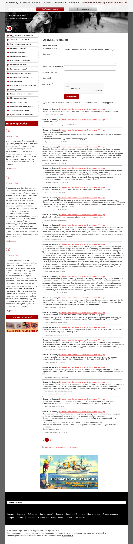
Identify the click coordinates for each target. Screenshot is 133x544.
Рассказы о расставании (19, 102)
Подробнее (11, 168)
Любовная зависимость (19, 56)
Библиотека (33, 514)
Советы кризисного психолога (21, 73)
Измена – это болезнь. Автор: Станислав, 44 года (82, 109)
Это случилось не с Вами (19, 110)
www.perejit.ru (67, 536)
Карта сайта (80, 517)
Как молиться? (46, 514)
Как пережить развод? (18, 69)
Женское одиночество (18, 98)
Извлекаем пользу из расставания (23, 86)
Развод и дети (15, 90)
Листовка (20, 517)
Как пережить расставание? (20, 61)
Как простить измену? (18, 65)
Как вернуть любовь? (18, 52)
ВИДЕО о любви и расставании (21, 36)
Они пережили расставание (20, 44)
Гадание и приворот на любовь (21, 94)
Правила (59, 514)
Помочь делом (93, 514)
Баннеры (69, 514)
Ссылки (69, 517)
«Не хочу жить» (16, 81)
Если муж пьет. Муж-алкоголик (21, 77)
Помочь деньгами (110, 514)
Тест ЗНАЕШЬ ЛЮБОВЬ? (19, 40)
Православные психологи (38, 517)
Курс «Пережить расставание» (21, 115)
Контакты (21, 514)
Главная (10, 514)
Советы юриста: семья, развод (21, 106)
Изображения (57, 517)
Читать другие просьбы (22, 317)
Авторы (10, 517)
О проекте (80, 514)
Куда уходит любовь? (18, 48)
